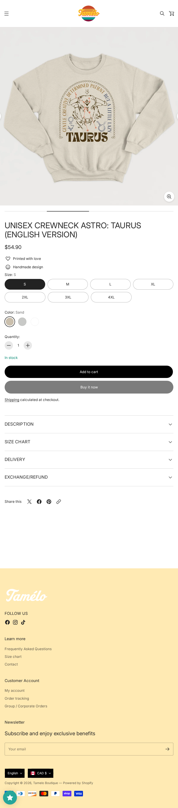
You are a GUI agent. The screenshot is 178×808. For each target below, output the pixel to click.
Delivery (15, 459)
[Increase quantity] (28, 345)
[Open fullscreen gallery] (169, 197)
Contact (11, 664)
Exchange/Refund (26, 477)
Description (19, 424)
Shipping (12, 399)
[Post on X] (29, 501)
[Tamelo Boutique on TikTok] (23, 622)
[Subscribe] (167, 749)
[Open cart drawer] (171, 13)
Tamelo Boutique (45, 783)
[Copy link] (58, 501)
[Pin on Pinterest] (49, 501)
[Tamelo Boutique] (89, 13)
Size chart (17, 441)
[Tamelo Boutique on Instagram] (15, 622)
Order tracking (17, 698)
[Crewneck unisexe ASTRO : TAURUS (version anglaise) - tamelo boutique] (89, 116)
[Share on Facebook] (39, 501)
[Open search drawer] (162, 13)
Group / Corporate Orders (26, 706)
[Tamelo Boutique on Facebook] (7, 622)
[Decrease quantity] (9, 345)
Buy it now (89, 387)
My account (15, 690)
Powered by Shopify (78, 783)
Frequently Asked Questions (28, 649)
